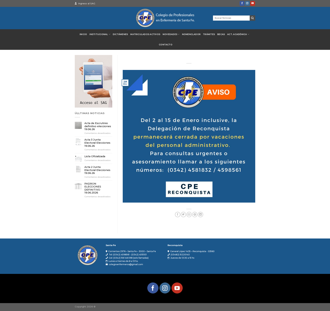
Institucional (98, 34)
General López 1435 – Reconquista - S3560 (192, 251)
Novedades (170, 34)
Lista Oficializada (94, 156)
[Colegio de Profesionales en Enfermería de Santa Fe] (165, 18)
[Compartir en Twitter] (183, 214)
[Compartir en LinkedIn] (200, 214)
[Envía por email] (189, 214)
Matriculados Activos (145, 34)
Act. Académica (237, 34)
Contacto (165, 44)
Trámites (209, 34)
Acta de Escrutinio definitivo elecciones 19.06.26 (97, 126)
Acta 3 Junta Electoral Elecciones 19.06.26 (97, 142)
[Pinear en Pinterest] (194, 214)
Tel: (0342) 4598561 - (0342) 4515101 (128, 254)
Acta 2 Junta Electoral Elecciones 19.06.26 (97, 170)
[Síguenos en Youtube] (252, 3)
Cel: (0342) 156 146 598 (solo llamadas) (128, 258)
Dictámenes (120, 34)
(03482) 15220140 (180, 254)
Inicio (83, 34)
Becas (221, 34)
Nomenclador (191, 34)
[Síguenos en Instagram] (247, 3)
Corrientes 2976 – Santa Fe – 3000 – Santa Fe (132, 251)
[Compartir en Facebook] (177, 214)
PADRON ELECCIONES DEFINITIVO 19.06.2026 (92, 188)
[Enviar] (252, 18)
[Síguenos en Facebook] (242, 3)
